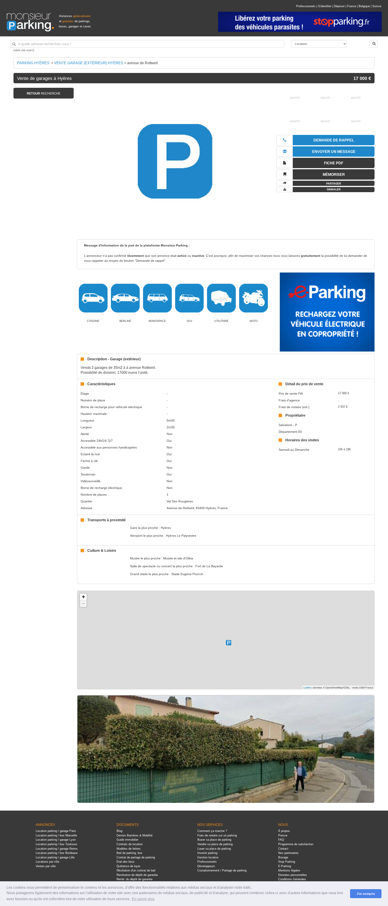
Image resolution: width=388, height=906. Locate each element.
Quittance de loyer (128, 866)
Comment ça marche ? (212, 831)
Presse (282, 835)
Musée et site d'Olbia (178, 558)
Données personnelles (292, 875)
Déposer (339, 6)
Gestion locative (207, 857)
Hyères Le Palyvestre (181, 535)
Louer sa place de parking (214, 848)
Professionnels (305, 6)
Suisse (376, 6)
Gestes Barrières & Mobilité (134, 835)
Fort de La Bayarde (209, 566)
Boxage (283, 857)
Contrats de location (130, 844)
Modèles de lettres (129, 848)
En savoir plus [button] (143, 899)
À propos (284, 831)
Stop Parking (286, 861)
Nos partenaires (288, 853)
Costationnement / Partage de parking (222, 870)
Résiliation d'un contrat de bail (136, 870)
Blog (119, 831)
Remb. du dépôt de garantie (134, 879)
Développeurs (206, 866)
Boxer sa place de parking (214, 839)
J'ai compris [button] (366, 893)
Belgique (364, 6)
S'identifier (324, 6)
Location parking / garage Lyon (56, 839)
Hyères (166, 528)
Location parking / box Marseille (56, 835)
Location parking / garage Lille (55, 857)
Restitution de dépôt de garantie (137, 875)
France (351, 6)
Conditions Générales (292, 879)
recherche (43, 93)
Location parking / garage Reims (57, 848)
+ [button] (83, 597)
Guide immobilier (127, 839)
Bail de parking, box (129, 853)
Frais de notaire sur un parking (217, 835)
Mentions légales (289, 870)
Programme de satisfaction (295, 844)
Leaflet (307, 687)
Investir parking (207, 853)
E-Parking (284, 866)
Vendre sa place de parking (215, 844)
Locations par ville (47, 861)
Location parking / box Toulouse (56, 844)
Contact (283, 848)
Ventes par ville (46, 866)
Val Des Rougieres (180, 501)
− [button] (83, 603)
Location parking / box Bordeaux (57, 853)
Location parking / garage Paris (56, 831)
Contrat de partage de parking (136, 857)
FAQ (281, 839)
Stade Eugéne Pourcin (187, 574)
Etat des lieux (125, 861)
